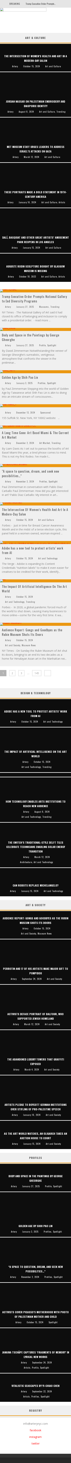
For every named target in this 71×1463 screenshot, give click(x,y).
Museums (44, 306)
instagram (35, 1437)
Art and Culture (46, 519)
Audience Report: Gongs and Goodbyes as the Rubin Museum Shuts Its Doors (32, 632)
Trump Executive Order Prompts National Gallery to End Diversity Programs (34, 298)
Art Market (44, 442)
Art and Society (12, 645)
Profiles (42, 383)
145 (36, 673)
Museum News (29, 645)
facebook (35, 1430)
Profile (42, 345)
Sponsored (45, 412)
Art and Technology (48, 558)
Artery (8, 306)
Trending (54, 306)
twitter (36, 1443)
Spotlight (51, 345)
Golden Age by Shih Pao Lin (20, 377)
